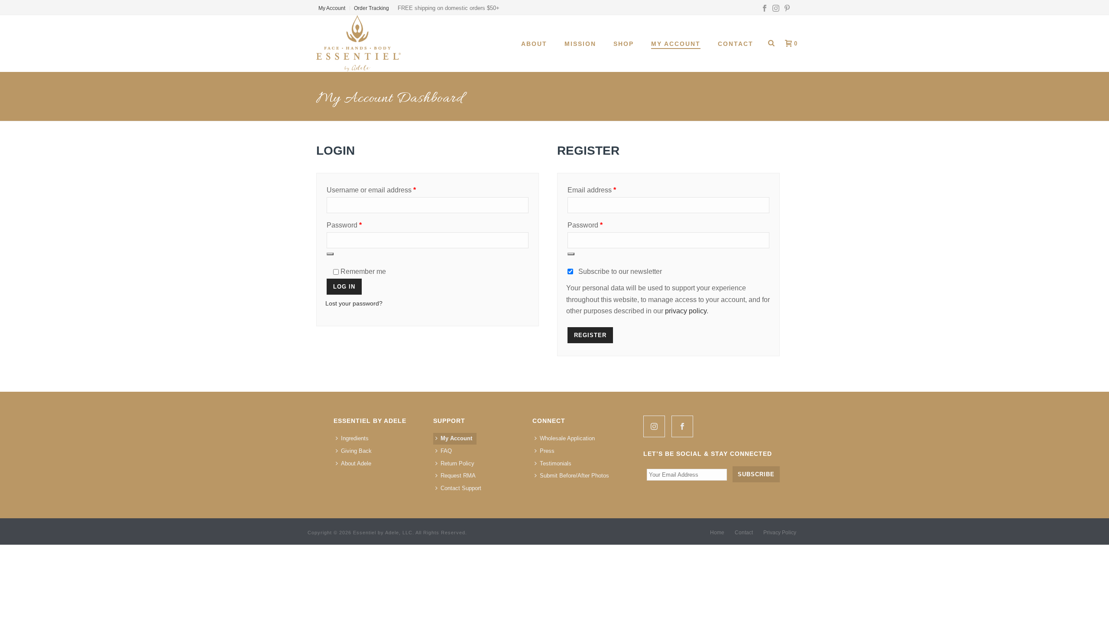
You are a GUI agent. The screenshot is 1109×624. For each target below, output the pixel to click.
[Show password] (330, 254)
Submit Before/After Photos (574, 475)
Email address (605, 190)
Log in (344, 286)
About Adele (356, 463)
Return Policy (457, 463)
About (534, 43)
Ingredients (355, 438)
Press (547, 451)
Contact (735, 43)
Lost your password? (354, 303)
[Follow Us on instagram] (654, 426)
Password (358, 225)
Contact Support (461, 488)
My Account (675, 43)
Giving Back (356, 451)
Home (717, 533)
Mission (580, 43)
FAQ (446, 451)
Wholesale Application (567, 438)
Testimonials (555, 463)
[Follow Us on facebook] (682, 426)
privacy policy (686, 311)
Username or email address (385, 190)
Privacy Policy (779, 533)
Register (590, 335)
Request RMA (458, 475)
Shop (623, 43)
